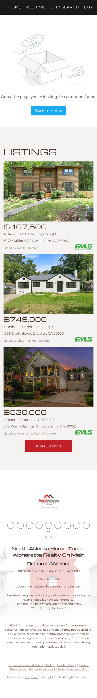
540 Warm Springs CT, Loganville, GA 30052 (40, 426)
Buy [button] (88, 7)
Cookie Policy (67, 665)
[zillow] (39, 525)
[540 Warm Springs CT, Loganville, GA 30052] (48, 377)
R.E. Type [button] (36, 7)
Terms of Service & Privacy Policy (31, 665)
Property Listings (41, 669)
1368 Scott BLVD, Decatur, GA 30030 (34, 333)
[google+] (48, 534)
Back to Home (48, 110)
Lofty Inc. (31, 677)
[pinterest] (86, 525)
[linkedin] (20, 525)
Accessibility (78, 669)
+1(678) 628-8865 (49, 578)
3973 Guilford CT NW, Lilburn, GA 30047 (36, 241)
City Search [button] (65, 7)
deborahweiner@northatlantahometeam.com (48, 586)
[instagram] (48, 525)
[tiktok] (67, 525)
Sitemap (62, 669)
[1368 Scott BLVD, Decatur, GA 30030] (48, 284)
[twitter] (29, 525)
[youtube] (57, 525)
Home (14, 7)
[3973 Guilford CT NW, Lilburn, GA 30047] (48, 191)
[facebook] (10, 525)
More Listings (48, 446)
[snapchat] (76, 525)
